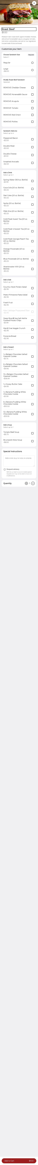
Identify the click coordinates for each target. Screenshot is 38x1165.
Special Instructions (12, 451)
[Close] (34, 3)
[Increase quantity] (33, 483)
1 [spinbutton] (29, 483)
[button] (19, 13)
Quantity (7, 483)
